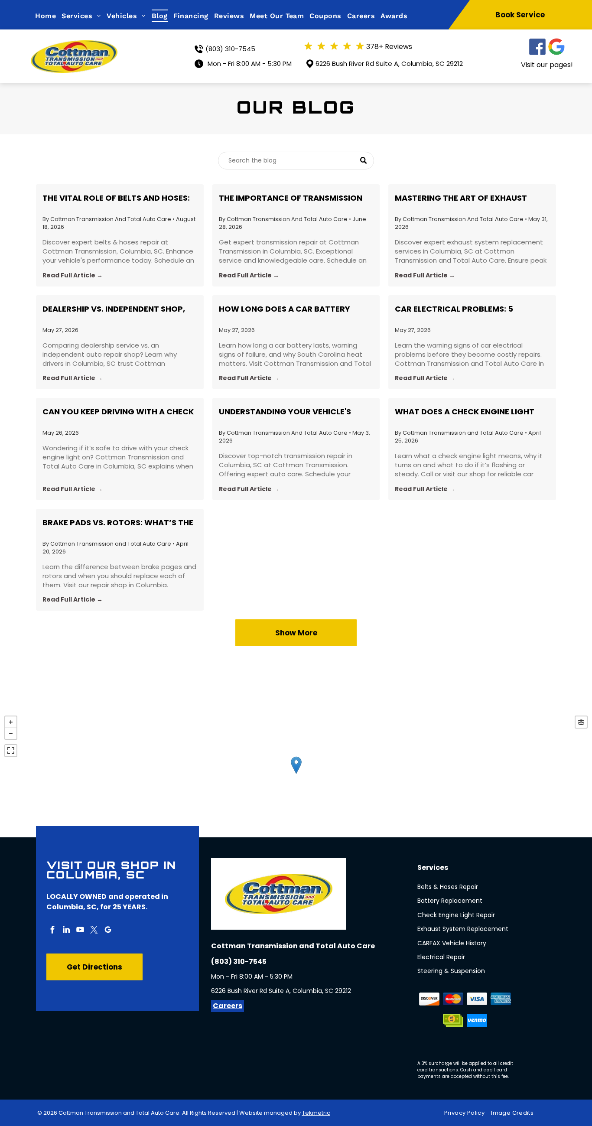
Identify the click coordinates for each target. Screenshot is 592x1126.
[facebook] (52, 931)
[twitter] (94, 931)
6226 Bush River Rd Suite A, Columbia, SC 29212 (389, 63)
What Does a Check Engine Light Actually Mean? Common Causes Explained (466, 411)
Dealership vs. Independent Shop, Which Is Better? (113, 309)
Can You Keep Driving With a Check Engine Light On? (118, 411)
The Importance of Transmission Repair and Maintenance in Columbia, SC (290, 198)
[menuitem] (48, 16)
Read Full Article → (72, 275)
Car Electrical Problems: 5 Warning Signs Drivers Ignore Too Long (470, 309)
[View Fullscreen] (10, 750)
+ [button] (10, 722)
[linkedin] (66, 931)
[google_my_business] (108, 931)
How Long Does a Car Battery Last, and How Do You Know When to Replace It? (293, 309)
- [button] (10, 733)
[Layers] (581, 722)
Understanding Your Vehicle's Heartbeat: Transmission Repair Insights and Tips (288, 411)
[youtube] (80, 931)
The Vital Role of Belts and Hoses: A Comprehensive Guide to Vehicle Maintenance (116, 198)
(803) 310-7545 (230, 48)
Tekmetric (316, 1113)
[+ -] (296, 774)
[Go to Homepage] (74, 46)
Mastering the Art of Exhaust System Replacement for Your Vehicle (461, 198)
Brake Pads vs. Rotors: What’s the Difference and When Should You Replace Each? (117, 522)
